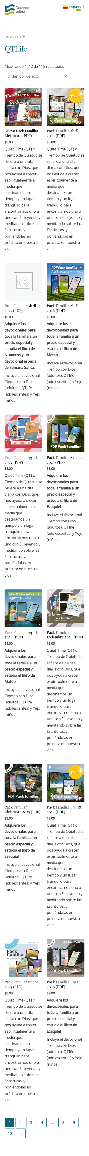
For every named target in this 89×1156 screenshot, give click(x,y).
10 (10, 1133)
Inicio (8, 37)
